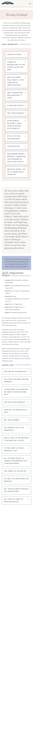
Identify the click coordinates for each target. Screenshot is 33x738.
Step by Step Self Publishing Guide (14, 137)
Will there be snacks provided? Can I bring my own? (16, 490)
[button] (30, 3)
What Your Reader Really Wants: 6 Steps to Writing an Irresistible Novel (15, 81)
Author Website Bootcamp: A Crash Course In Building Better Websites (14, 124)
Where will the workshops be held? (15, 411)
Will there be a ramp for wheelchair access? (13, 500)
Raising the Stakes (14, 54)
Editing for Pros (13, 146)
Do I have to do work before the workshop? (16, 480)
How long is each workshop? (14, 402)
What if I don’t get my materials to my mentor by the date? (16, 439)
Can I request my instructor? (15, 471)
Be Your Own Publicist (15, 105)
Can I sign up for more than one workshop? (16, 380)
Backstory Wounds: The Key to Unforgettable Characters (16, 171)
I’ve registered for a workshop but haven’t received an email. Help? (16, 392)
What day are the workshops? (15, 371)
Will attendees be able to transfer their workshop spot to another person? (16, 461)
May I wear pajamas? (12, 420)
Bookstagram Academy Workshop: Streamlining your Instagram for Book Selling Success (16, 157)
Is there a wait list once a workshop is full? (14, 449)
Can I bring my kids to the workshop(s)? (14, 429)
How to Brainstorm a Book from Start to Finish (15, 95)
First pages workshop (15, 113)
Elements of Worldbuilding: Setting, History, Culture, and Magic (16, 66)
